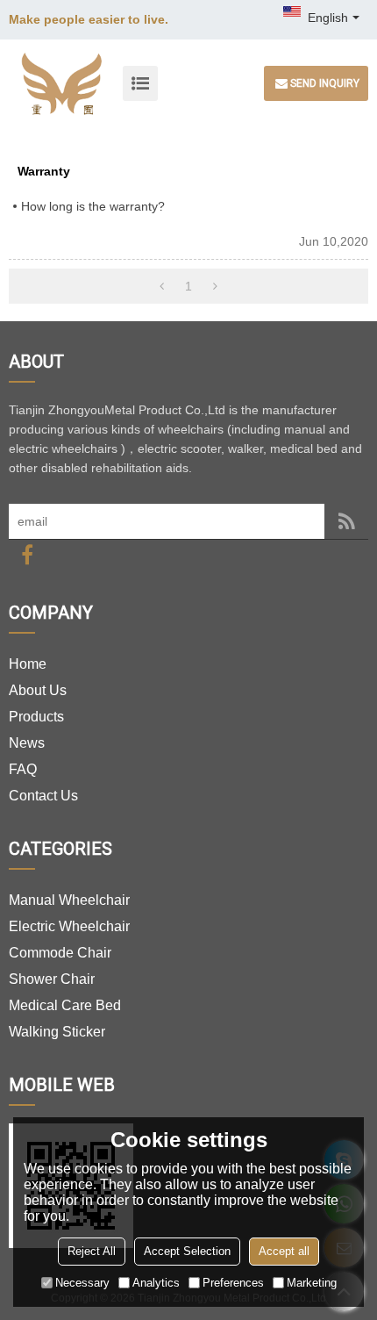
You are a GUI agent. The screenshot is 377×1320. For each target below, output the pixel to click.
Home (27, 663)
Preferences (233, 1282)
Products (36, 716)
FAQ (23, 769)
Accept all (284, 1251)
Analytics (156, 1282)
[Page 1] (162, 286)
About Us (38, 690)
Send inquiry (324, 83)
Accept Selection (187, 1251)
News (27, 742)
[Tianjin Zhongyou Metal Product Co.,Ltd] (61, 83)
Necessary (82, 1282)
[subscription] (346, 521)
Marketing (312, 1282)
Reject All (92, 1251)
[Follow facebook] (27, 555)
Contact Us (43, 795)
